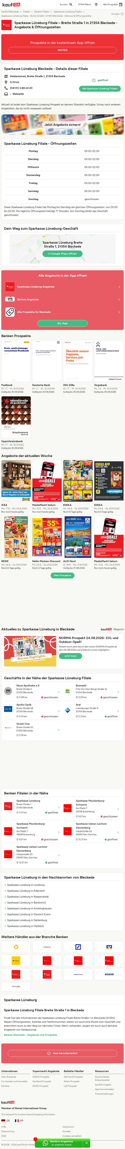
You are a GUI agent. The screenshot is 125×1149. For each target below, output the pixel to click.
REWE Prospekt (40, 1086)
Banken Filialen (41, 12)
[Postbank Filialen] (15, 960)
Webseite (18, 93)
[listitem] (16, 367)
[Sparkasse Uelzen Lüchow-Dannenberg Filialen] (47, 960)
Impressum (68, 1126)
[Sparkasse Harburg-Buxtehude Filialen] (78, 960)
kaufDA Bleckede (10, 12)
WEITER (62, 50)
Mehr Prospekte (62, 575)
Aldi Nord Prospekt (73, 1076)
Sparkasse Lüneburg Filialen (68, 12)
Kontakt (66, 1131)
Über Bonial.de (8, 1076)
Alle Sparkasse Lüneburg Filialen (100, 88)
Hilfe (3, 1126)
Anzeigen (115, 14)
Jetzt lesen (70, 656)
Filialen (26, 12)
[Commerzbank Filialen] (15, 947)
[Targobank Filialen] (78, 974)
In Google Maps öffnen (62, 253)
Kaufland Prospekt (42, 1081)
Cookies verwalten (71, 1136)
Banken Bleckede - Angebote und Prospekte (30, 1034)
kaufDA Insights (103, 1084)
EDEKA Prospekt (41, 1076)
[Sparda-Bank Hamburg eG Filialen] (109, 974)
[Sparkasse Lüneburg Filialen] (47, 974)
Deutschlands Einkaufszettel (102, 1078)
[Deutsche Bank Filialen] (78, 947)
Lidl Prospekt (70, 1086)
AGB (3, 1136)
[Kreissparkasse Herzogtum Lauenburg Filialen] (15, 974)
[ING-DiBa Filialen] (15, 986)
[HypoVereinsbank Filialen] (47, 947)
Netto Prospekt (71, 1081)
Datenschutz (7, 1131)
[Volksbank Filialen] (109, 947)
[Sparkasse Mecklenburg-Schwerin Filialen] (109, 960)
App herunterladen (104, 1089)
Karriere (5, 1086)
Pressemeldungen (104, 1093)
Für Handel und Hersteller (14, 1081)
